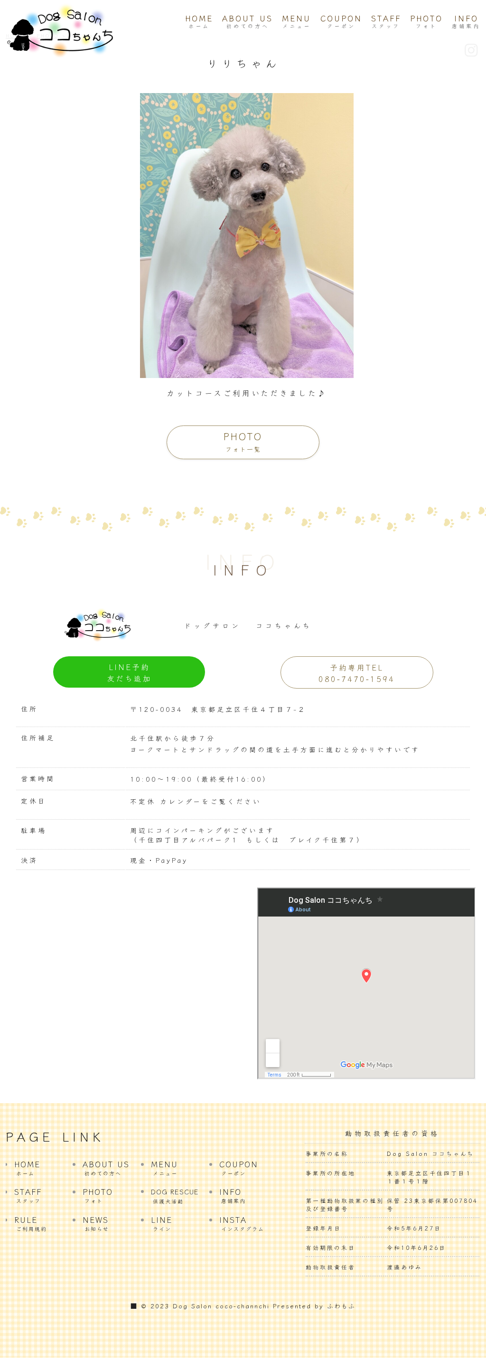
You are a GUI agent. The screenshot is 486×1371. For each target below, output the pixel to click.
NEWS (96, 1223)
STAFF (386, 20)
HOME (199, 20)
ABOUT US (247, 20)
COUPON (341, 20)
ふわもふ (341, 1305)
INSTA (241, 1223)
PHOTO (426, 20)
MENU (296, 20)
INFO (466, 20)
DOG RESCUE (175, 1196)
